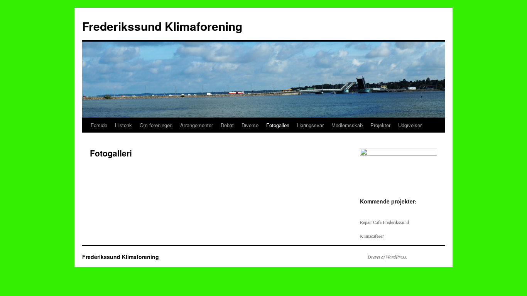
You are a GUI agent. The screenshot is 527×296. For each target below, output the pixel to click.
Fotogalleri (277, 125)
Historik (123, 125)
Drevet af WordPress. (387, 257)
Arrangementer (196, 125)
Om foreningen (156, 125)
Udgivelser (410, 125)
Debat (227, 125)
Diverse (250, 125)
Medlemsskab (347, 125)
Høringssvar (310, 125)
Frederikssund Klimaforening (162, 26)
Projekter (380, 125)
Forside (99, 125)
